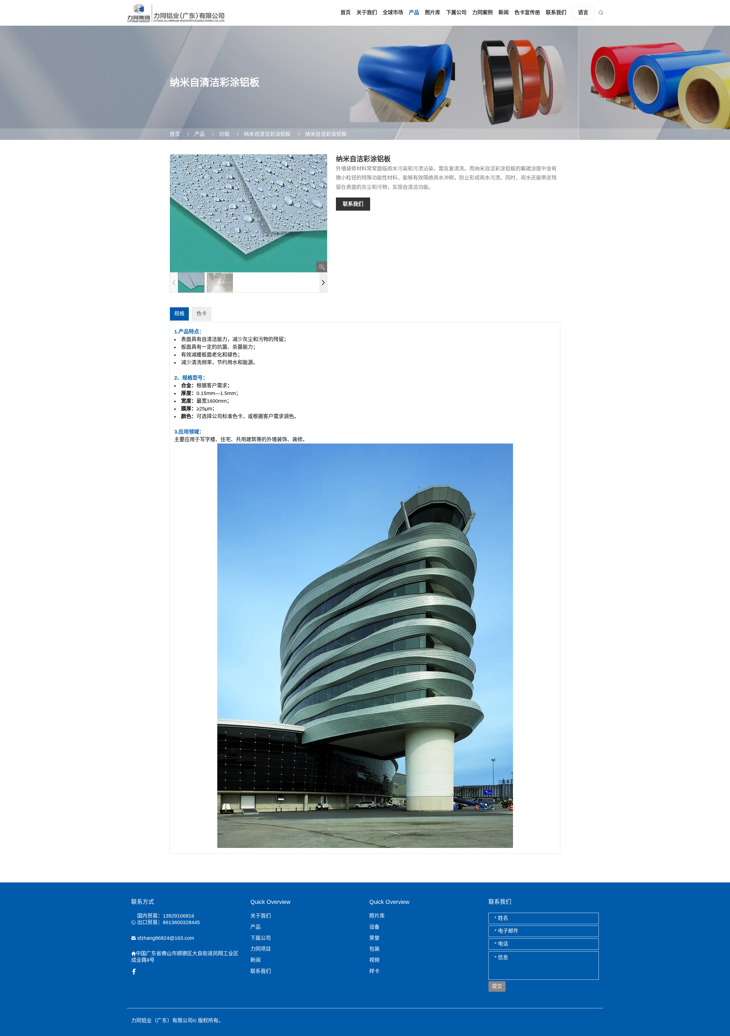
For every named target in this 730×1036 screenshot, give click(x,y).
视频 (374, 960)
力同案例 (482, 12)
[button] (323, 283)
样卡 (374, 971)
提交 (497, 986)
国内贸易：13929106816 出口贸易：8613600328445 (168, 919)
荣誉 (374, 938)
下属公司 (456, 12)
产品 (414, 12)
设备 (374, 927)
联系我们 (556, 12)
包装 (374, 949)
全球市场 (393, 12)
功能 (224, 134)
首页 (345, 12)
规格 (179, 314)
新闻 (503, 12)
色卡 (201, 314)
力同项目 (260, 949)
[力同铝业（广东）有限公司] (176, 13)
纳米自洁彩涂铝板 (326, 134)
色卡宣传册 (527, 12)
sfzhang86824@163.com (165, 938)
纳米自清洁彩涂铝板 (267, 134)
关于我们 (366, 12)
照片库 (432, 12)
